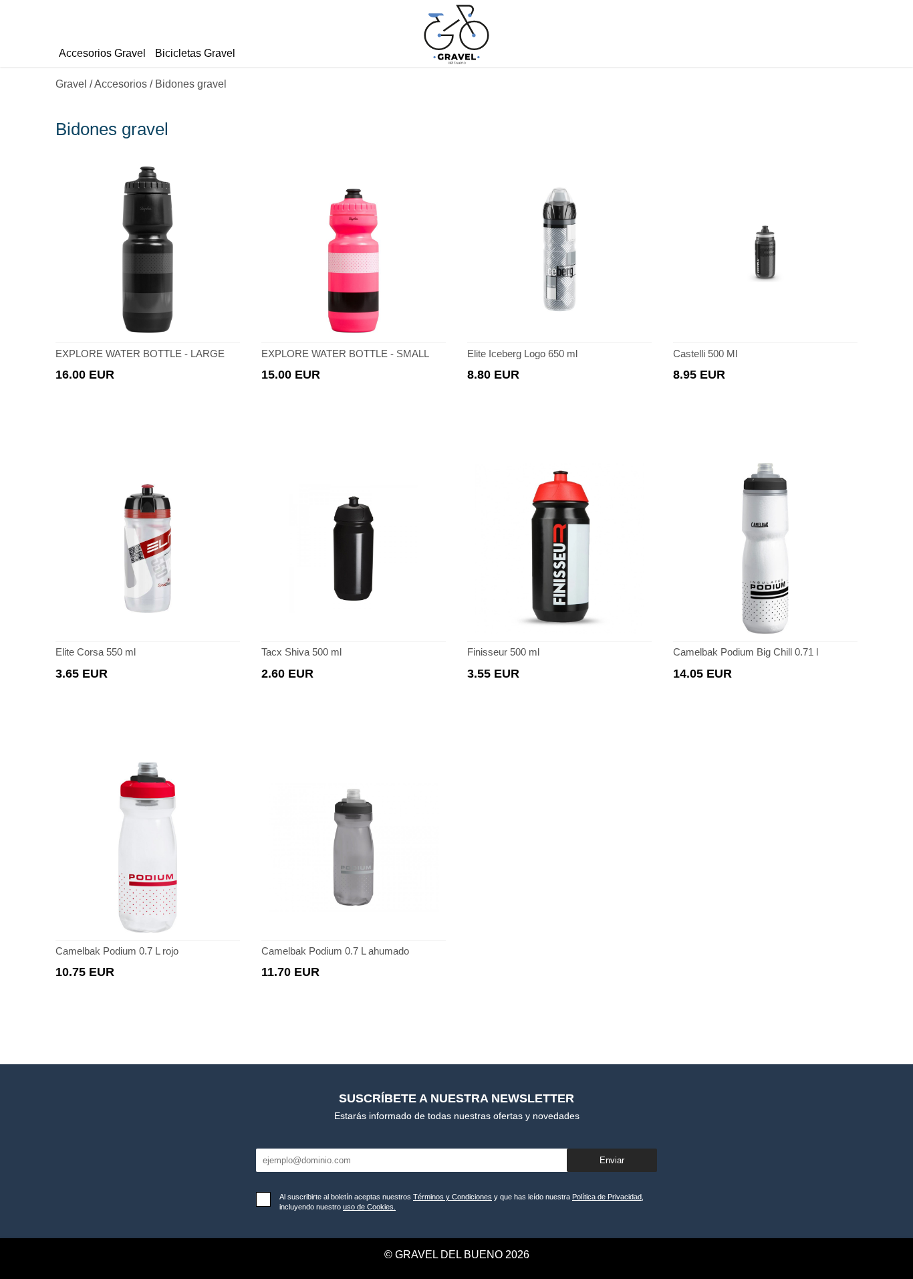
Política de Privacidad (607, 1197)
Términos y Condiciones (452, 1197)
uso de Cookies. (369, 1207)
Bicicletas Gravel (195, 53)
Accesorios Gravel (102, 53)
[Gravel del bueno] (456, 66)
